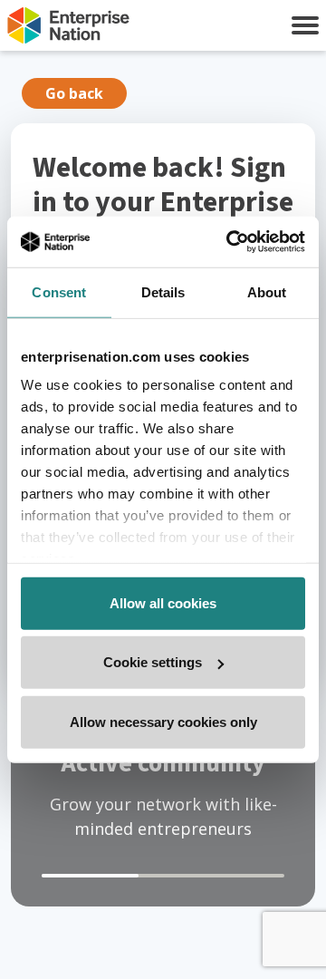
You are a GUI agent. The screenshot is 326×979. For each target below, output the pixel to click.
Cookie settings (152, 662)
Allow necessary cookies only (163, 721)
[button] (305, 25)
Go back (74, 93)
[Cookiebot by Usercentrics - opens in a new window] (230, 242)
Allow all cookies (163, 602)
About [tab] (267, 291)
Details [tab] (163, 291)
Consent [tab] (59, 291)
